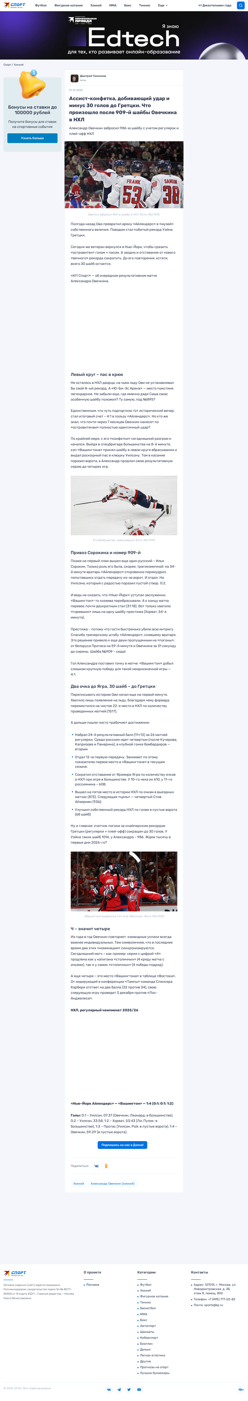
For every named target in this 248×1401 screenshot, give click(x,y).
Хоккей (96, 5)
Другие (145, 1361)
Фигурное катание (68, 5)
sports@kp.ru (213, 1305)
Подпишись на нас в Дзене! (122, 1145)
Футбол (41, 5)
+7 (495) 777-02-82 (221, 1299)
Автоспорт (148, 1326)
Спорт (7, 64)
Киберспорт (149, 1337)
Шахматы (147, 1332)
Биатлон (146, 1343)
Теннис (144, 5)
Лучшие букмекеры (154, 1373)
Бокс (127, 5)
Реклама (92, 1284)
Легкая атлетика (152, 1355)
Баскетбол (148, 1308)
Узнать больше (32, 138)
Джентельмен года (216, 5)
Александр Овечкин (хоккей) (112, 1183)
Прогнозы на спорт (154, 1367)
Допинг (145, 1349)
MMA (112, 5)
